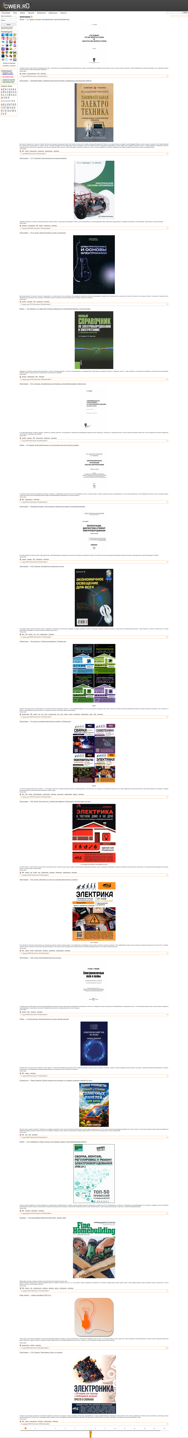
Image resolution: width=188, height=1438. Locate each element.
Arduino (75, 794)
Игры (15, 13)
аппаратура (41, 151)
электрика (43, 73)
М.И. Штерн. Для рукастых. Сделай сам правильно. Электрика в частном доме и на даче (60, 801)
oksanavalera (26, 1213)
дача (61, 714)
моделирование (37, 794)
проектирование (31, 73)
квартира (51, 1288)
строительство (52, 714)
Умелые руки (24, 641)
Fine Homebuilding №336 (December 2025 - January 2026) (47, 1218)
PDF (38, 73)
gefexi (24, 76)
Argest (24, 1347)
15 (164, 1428)
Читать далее (23, 71)
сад (58, 714)
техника (24, 73)
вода (46, 714)
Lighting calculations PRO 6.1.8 (41, 1295)
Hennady (25, 875)
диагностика (39, 438)
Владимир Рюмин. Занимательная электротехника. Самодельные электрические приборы (60, 80)
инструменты (63, 1288)
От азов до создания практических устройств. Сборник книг (50, 721)
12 (134, 1428)
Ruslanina (25, 1424)
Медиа (22, 13)
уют (35, 634)
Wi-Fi (95, 714)
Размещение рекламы (9, 79)
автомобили (31, 225)
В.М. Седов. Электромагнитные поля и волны (45, 958)
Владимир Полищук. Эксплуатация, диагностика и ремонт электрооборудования (57, 506)
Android (32, 1345)
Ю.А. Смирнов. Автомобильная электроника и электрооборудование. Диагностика (58, 384)
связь (91, 714)
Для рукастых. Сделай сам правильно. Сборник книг (48, 641)
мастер (71, 714)
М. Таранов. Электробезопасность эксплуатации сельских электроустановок (53, 445)
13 (144, 1428)
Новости (63, 13)
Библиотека (41, 13)
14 (154, 1428)
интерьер (45, 1288)
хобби (26, 151)
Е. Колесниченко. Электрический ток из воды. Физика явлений (48, 1019)
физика (27, 1073)
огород (66, 714)
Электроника (24, 80)
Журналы (23, 1218)
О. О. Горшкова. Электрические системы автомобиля (48, 158)
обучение (53, 794)
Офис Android (24, 1295)
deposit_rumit (26, 228)
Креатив (31, 13)
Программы (6, 13)
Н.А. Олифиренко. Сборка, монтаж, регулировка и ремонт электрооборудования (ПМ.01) (56, 1142)
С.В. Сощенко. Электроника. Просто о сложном (46, 1352)
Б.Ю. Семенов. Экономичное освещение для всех (47, 566)
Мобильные (53, 13)
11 (124, 1428)
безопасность (29, 499)
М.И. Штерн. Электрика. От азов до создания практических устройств (54, 879)
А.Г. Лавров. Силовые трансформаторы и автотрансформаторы (48, 19)
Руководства (24, 1080)
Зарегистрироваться (6, 28)
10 (114, 1428)
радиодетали (33, 151)
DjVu (23, 634)
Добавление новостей (9, 80)
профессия (34, 1210)
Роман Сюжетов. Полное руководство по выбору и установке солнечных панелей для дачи (61, 1080)
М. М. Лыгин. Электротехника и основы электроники (48, 233)
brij (23, 153)
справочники (30, 376)
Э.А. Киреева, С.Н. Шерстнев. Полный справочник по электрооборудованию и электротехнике (58, 309)
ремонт (41, 225)
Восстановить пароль (7, 27)
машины (29, 438)
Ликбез (22, 19)
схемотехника (48, 151)
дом (38, 634)
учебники (24, 225)
